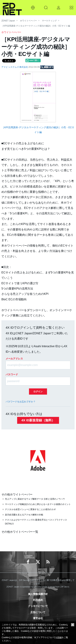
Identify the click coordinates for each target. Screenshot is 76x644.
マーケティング (49, 20)
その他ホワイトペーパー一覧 (19, 531)
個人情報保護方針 (38, 594)
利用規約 (38, 600)
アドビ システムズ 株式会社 (14, 67)
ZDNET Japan (8, 20)
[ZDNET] (12, 7)
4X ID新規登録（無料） (38, 420)
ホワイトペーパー (28, 20)
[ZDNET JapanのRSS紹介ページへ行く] (47, 561)
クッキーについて (38, 606)
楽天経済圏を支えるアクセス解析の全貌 (24, 514)
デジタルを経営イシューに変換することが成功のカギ (30, 509)
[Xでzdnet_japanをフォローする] (38, 561)
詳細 (59, 637)
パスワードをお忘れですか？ (21, 401)
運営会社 (38, 618)
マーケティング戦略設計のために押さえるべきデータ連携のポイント (38, 504)
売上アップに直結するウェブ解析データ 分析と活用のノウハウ (35, 499)
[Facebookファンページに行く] (28, 561)
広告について (38, 612)
